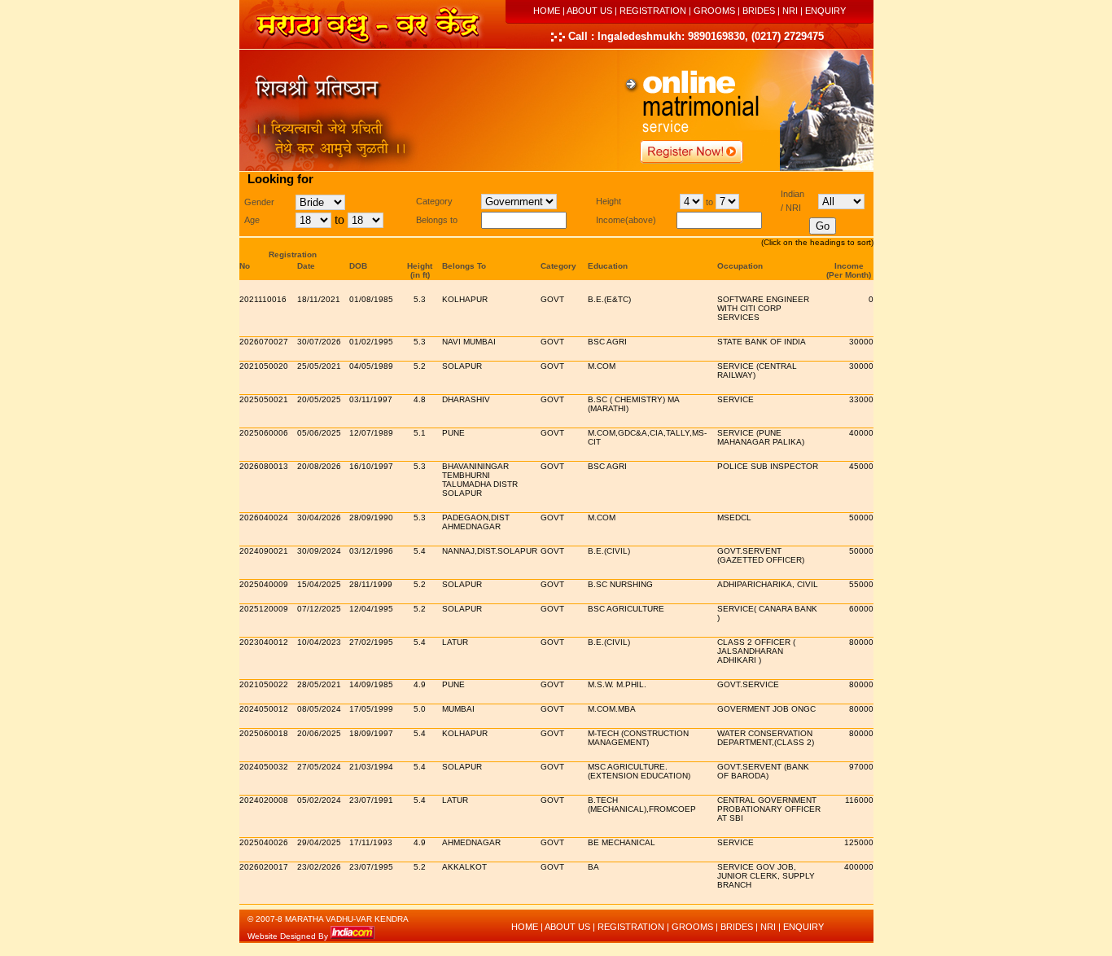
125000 (858, 842)
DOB (358, 265)
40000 (861, 432)
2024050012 (263, 708)
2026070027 (263, 341)
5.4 (420, 550)
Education (608, 265)
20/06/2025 (319, 733)
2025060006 (263, 432)
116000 (859, 800)
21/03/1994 (371, 766)
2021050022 (263, 684)
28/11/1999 (370, 584)
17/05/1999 (371, 708)
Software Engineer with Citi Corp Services (763, 308)
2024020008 (263, 800)
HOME (546, 10)
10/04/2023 (319, 642)
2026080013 (263, 466)
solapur (462, 366)
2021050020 (263, 366)
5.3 (420, 299)
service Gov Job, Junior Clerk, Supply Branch (766, 875)
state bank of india (761, 341)
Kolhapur (465, 299)
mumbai (458, 708)
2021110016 (263, 299)
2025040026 (263, 842)
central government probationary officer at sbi (769, 809)
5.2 (420, 366)
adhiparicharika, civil (767, 584)
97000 (861, 766)
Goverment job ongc (766, 708)
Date (306, 265)
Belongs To (464, 265)
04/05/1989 (371, 366)
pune (453, 432)
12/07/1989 (371, 432)
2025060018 (263, 733)
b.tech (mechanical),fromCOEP (642, 804)
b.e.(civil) (609, 550)
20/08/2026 (319, 466)
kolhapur (465, 733)
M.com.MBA (612, 708)
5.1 (420, 432)
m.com (601, 366)
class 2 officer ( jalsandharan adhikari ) (756, 651)
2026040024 (263, 517)
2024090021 (263, 550)
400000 (858, 866)
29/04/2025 (319, 842)
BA (593, 866)
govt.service (748, 684)
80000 (861, 642)
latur (455, 800)
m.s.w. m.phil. (617, 684)
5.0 (420, 708)
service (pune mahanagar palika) (760, 437)
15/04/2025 (319, 584)
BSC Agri (607, 341)
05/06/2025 (319, 432)
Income (849, 265)
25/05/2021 (319, 366)
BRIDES (758, 10)
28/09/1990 (371, 517)
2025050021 (263, 399)
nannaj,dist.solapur (489, 550)
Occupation (740, 265)
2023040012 (263, 642)
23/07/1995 (371, 866)
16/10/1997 (371, 466)
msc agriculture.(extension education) (639, 771)
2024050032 (263, 766)
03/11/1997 (370, 399)
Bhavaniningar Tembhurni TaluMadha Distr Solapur (480, 480)
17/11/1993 (370, 842)
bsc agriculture (626, 608)
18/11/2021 (318, 299)
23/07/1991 (371, 800)
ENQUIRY (825, 10)
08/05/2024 (319, 708)
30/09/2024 (319, 550)
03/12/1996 (371, 550)
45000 (861, 466)
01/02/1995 (371, 341)
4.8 (420, 399)
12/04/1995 (371, 608)
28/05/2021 (319, 684)
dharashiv (466, 399)
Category (558, 265)
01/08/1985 (371, 299)
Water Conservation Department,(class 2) (765, 738)
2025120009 (263, 608)
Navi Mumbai (469, 341)
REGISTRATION (652, 10)
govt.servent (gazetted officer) (760, 555)
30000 (861, 341)
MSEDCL (734, 517)
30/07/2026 (319, 341)
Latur (455, 642)
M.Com (601, 517)
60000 (861, 608)
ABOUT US (589, 10)
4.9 (420, 684)
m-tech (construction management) (638, 738)
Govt (552, 299)
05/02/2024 (319, 800)
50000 (861, 517)
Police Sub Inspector (767, 466)
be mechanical (621, 842)
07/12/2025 (319, 608)
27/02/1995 (371, 642)
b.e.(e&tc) (609, 299)
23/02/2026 (319, 866)
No (244, 265)
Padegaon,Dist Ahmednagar (476, 522)
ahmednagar (471, 842)
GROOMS (714, 10)
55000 (861, 584)
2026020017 (263, 866)
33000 (861, 399)
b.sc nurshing (620, 584)
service (735, 399)
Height (419, 265)
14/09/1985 (371, 684)
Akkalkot (464, 866)
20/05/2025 (319, 399)
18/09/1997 (371, 733)
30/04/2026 (319, 517)
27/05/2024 (319, 766)
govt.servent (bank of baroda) (763, 771)
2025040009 (263, 584)
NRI (790, 10)
